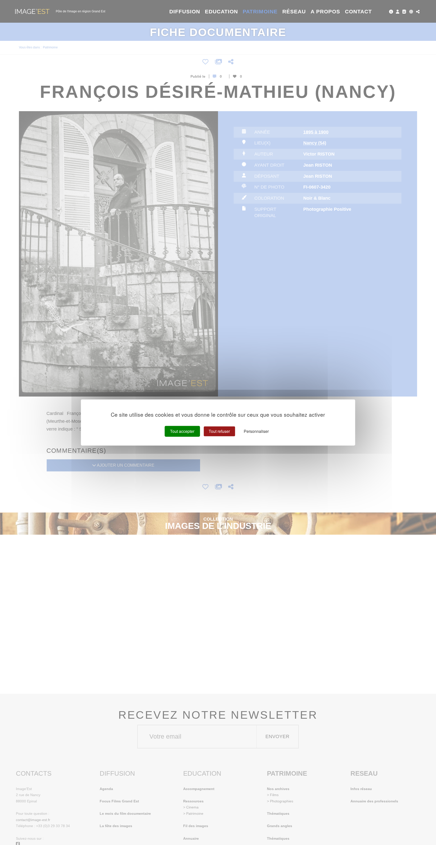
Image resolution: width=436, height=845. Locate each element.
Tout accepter (182, 431)
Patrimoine (260, 11)
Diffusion (184, 11)
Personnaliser (256, 431)
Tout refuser (219, 431)
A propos (325, 11)
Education (221, 11)
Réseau (294, 11)
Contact (358, 11)
